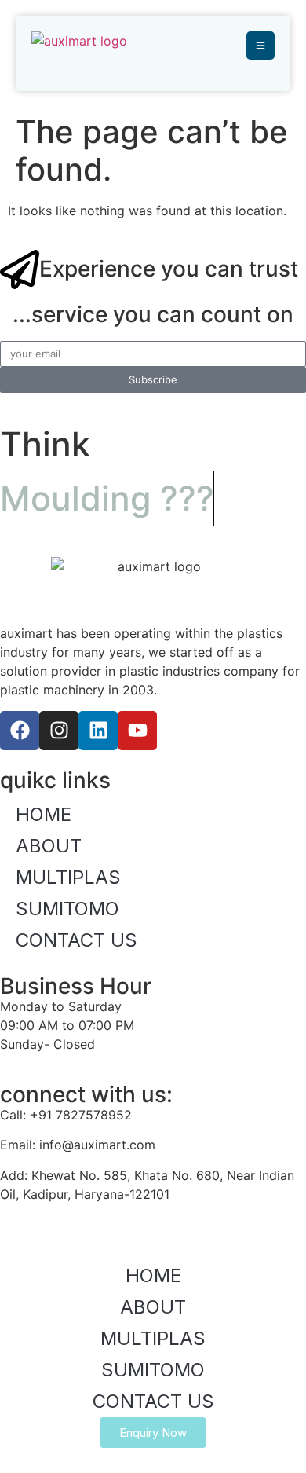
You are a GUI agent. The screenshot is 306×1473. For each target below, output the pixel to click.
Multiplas (68, 877)
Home (43, 814)
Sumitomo (67, 908)
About (49, 845)
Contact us (76, 940)
